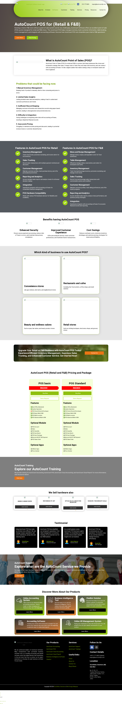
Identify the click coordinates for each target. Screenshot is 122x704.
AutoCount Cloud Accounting (54, 651)
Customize (64, 10)
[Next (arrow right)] (2, 703)
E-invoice (47, 10)
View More (25, 507)
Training (72, 10)
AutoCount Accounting (53, 646)
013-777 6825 (85, 4)
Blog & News (72, 666)
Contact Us (103, 10)
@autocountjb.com (99, 4)
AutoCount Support (74, 646)
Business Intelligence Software (55, 657)
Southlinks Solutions (59, 686)
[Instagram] (96, 647)
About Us (40, 10)
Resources (94, 10)
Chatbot (48, 659)
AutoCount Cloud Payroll (53, 654)
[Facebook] (78, 4)
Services (79, 10)
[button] (55, 10)
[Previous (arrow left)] (0, 703)
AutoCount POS (51, 649)
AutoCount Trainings (75, 649)
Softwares (55, 10)
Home (71, 658)
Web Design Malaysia (72, 686)
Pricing (87, 10)
